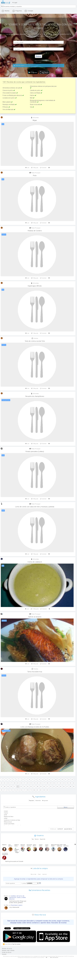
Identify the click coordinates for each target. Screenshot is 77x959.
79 (31, 790)
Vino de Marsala (8, 109)
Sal (31, 107)
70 (1, 790)
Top (32, 839)
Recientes (38, 800)
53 (21, 786)
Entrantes (36, 117)
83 (44, 790)
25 (4, 783)
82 (41, 790)
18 (55, 779)
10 (29, 779)
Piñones (5, 107)
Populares (31, 800)
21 (65, 779)
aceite (5, 818)
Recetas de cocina (6, 2)
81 (37, 790)
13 (39, 779)
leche (5, 814)
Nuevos (37, 839)
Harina (32, 95)
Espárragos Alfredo (35, 286)
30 (21, 783)
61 (47, 786)
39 (50, 783)
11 (32, 779)
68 (70, 786)
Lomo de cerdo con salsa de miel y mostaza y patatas (34, 507)
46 (73, 783)
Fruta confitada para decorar (12, 95)
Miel (31, 98)
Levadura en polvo (9, 98)
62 (50, 786)
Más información (54, 957)
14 (42, 779)
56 (31, 786)
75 (18, 790)
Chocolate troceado (9, 93)
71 (4, 790)
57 (34, 786)
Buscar (65, 807)
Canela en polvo (35, 90)
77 (24, 790)
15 (46, 779)
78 (27, 790)
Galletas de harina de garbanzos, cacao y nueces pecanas (17, 897)
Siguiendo (42, 839)
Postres (35, 338)
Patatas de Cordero (35, 231)
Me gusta (35, 167)
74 (14, 790)
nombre (59, 829)
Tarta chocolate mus (34, 672)
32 (27, 783)
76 (21, 790)
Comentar (44, 167)
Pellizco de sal (8, 822)
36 (41, 783)
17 (52, 779)
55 (27, 786)
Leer (28, 167)
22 (69, 779)
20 (62, 779)
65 (60, 786)
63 (54, 786)
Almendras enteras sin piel (12, 88)
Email (39, 874)
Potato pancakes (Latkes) (35, 451)
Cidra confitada (35, 93)
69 (73, 786)
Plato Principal (35, 173)
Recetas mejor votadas (8, 950)
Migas (35, 120)
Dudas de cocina (6, 952)
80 (34, 790)
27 (11, 783)
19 (59, 779)
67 (67, 786)
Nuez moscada (35, 104)
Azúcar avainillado (9, 823)
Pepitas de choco (8, 816)
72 (8, 790)
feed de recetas (16, 944)
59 (41, 786)
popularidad (67, 829)
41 (57, 783)
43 (64, 783)
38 (47, 783)
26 (8, 783)
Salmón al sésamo (34, 617)
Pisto (35, 175)
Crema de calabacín (35, 562)
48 (4, 786)
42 (60, 783)
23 (72, 779)
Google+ (4, 954)
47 (1, 786)
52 (18, 786)
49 (8, 786)
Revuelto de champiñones (34, 396)
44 (67, 783)
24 (1, 783)
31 (24, 783)
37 (44, 783)
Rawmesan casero (16, 905)
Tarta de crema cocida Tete (35, 341)
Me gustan (45, 800)
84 (47, 790)
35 (37, 783)
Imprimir (44, 874)
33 (31, 783)
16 (49, 779)
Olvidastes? (38, 52)
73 (11, 790)
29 (18, 783)
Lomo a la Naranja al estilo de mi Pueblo (34, 727)
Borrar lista (33, 874)
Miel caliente (7, 102)
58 (37, 786)
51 (14, 786)
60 (44, 786)
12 (36, 779)
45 (70, 783)
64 (57, 786)
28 (14, 783)
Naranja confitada (9, 104)
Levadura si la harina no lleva (12, 820)
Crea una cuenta (19, 65)
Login (15, 2)
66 (64, 786)
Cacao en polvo (8, 90)
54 (24, 786)
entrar (38, 56)
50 (11, 786)
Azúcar (6, 811)
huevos (6, 813)
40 (54, 783)
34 (34, 783)
